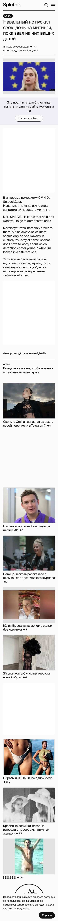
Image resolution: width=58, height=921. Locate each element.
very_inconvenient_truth (29, 353)
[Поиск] (46, 5)
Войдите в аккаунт (16, 368)
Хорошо (47, 915)
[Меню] (53, 5)
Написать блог (29, 118)
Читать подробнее (19, 908)
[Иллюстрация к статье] (29, 76)
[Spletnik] (12, 5)
